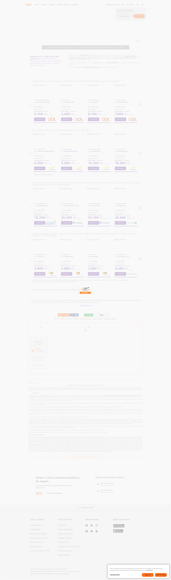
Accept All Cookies (161, 575)
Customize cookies (115, 575)
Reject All (147, 575)
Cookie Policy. (149, 570)
